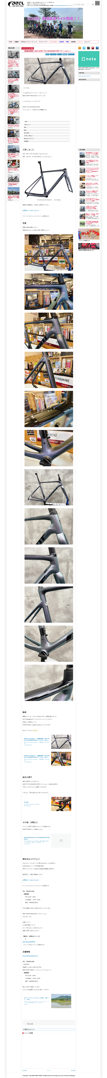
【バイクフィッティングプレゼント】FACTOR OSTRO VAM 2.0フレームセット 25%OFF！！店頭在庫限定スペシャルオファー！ (13, 63)
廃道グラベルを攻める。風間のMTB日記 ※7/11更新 (92, 214)
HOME (10, 41)
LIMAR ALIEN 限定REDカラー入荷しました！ (13, 170)
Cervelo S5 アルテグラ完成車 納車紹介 (13, 183)
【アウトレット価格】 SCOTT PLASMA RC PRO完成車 (13, 80)
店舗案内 (16, 41)
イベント (80, 41)
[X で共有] (30, 1024)
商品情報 (61, 41)
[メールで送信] (27, 1024)
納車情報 (73, 41)
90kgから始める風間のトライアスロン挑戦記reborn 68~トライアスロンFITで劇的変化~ (13, 140)
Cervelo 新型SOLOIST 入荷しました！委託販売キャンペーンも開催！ (13, 95)
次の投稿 (24, 1070)
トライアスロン (53, 41)
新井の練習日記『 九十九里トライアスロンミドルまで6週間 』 (13, 155)
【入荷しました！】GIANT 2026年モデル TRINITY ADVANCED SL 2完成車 (91, 207)
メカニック (87, 41)
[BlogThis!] (29, 1024)
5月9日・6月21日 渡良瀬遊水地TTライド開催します (13, 197)
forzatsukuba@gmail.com (61, 5)
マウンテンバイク (43, 41)
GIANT (47, 54)
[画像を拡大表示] (49, 179)
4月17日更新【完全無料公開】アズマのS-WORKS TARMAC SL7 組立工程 (92, 222)
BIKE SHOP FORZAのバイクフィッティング (13, 126)
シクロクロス (53, 54)
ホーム (48, 1070)
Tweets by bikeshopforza (84, 76)
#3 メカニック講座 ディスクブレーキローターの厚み (92, 176)
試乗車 (67, 41)
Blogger (73, 1075)
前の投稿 (73, 1070)
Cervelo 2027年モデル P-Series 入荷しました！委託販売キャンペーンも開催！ (14, 111)
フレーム (59, 54)
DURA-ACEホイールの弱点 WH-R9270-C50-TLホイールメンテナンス (92, 184)
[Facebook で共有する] (32, 1024)
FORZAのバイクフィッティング (29, 41)
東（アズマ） (71, 54)
